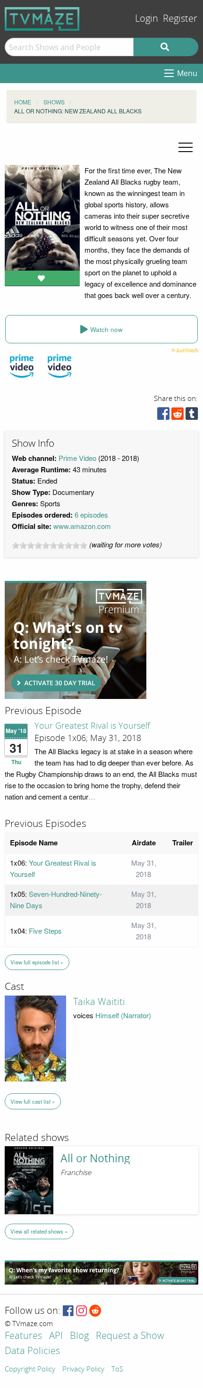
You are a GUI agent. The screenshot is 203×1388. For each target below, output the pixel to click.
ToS (117, 1369)
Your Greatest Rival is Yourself (92, 726)
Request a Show (130, 1336)
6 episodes (91, 514)
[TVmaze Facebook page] (68, 1311)
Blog (79, 1336)
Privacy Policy (83, 1369)
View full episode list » (36, 962)
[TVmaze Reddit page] (95, 1311)
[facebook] (163, 416)
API (56, 1336)
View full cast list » (32, 1101)
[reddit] (177, 416)
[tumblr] (192, 416)
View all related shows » (39, 1231)
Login (146, 18)
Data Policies (32, 1351)
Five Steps (45, 931)
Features (23, 1336)
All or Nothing (95, 1158)
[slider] (49, 545)
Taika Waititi (99, 1001)
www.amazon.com (82, 526)
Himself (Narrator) (123, 1015)
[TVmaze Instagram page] (81, 1311)
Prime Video (77, 458)
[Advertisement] (75, 640)
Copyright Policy (30, 1369)
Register (180, 18)
